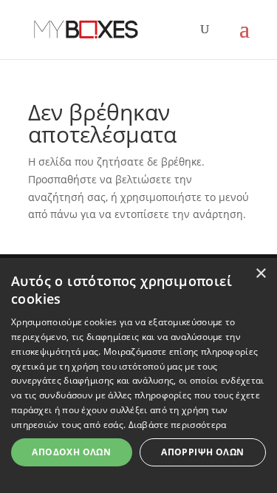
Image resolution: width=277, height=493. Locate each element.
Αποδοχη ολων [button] (71, 452)
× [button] (260, 273)
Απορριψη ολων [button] (202, 452)
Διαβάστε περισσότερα (178, 424)
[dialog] (138, 375)
